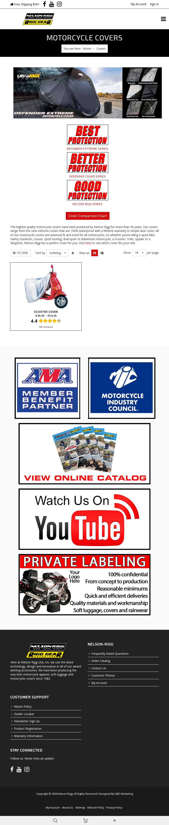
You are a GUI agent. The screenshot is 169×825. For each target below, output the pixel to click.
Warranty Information (28, 736)
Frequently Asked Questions (110, 654)
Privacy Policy (114, 807)
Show (127, 253)
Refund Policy (95, 807)
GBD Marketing (124, 794)
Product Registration (27, 728)
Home (87, 48)
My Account (139, 4)
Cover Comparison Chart (87, 216)
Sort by (40, 253)
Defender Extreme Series (87, 148)
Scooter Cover (46, 312)
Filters (21, 253)
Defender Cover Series (87, 176)
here (89, 243)
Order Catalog (100, 661)
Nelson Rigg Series (88, 204)
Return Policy (23, 706)
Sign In (154, 4)
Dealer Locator (24, 714)
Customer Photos (103, 675)
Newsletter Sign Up (27, 721)
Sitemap (80, 807)
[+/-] (72, 253)
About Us (67, 807)
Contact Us (98, 668)
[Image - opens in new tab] (47, 388)
